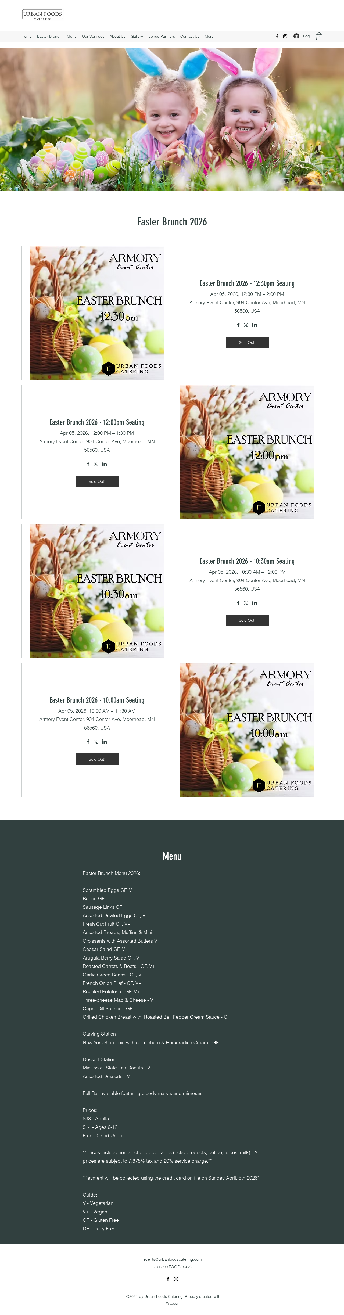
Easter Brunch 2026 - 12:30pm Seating (247, 283)
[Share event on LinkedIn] (254, 325)
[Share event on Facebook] (238, 325)
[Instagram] (285, 36)
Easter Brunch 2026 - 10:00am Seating (96, 700)
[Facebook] (277, 36)
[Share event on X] (245, 325)
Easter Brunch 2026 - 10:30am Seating (247, 561)
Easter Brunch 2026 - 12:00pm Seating (96, 422)
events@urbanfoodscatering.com (173, 1259)
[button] (319, 36)
